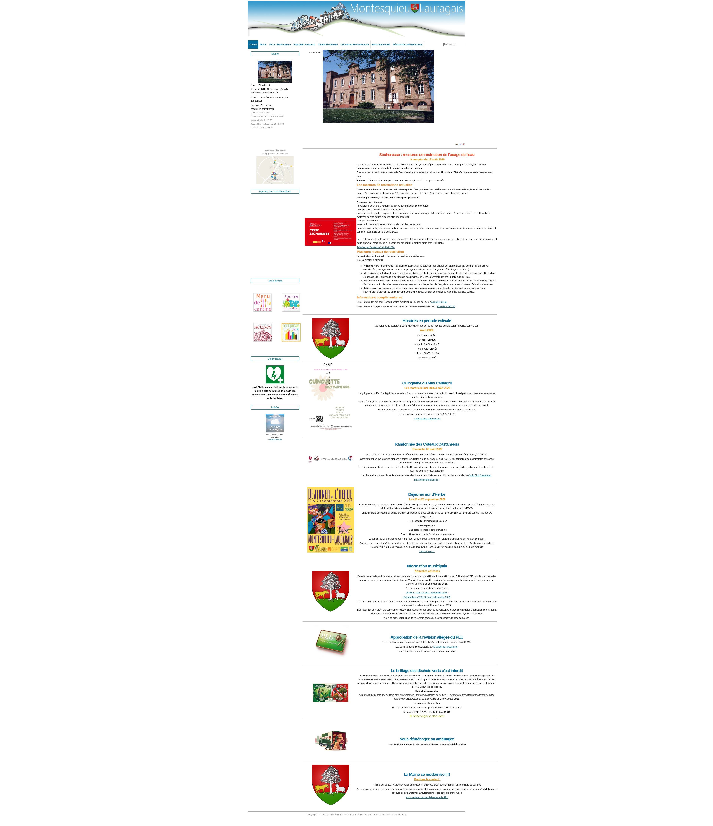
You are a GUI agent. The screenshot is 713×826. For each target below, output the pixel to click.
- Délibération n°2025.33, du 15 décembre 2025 (426, 597)
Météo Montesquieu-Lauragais (275, 436)
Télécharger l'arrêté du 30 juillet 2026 (376, 247)
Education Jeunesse (304, 44)
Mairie (263, 44)
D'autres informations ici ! (426, 479)
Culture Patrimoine (328, 44)
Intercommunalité (381, 44)
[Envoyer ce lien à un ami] (460, 145)
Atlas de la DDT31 (446, 306)
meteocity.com (276, 439)
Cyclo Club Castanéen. (480, 475)
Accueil (253, 44)
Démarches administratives (408, 44)
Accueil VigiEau (439, 302)
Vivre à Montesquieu (280, 44)
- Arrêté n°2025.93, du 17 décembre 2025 (426, 592)
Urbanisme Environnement (355, 44)
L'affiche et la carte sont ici (427, 418)
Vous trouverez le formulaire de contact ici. (427, 797)
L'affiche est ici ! (427, 551)
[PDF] (463, 145)
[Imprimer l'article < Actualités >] (457, 145)
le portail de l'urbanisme (445, 646)
